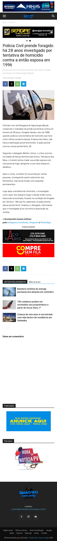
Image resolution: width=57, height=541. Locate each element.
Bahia (12, 533)
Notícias (12, 22)
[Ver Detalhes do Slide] (28, 32)
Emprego (28, 533)
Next (51, 32)
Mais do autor (35, 282)
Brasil (36, 533)
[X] (11, 84)
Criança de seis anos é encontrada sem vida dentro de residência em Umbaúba (34, 317)
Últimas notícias (21, 530)
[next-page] (8, 327)
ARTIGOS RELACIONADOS (15, 282)
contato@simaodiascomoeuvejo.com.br (28, 509)
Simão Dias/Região (37, 530)
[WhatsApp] (17, 84)
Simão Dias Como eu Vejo (39, 538)
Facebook (23, 222)
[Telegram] (23, 84)
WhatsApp (45, 222)
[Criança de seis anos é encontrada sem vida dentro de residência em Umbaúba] (9, 317)
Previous (5, 32)
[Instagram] (28, 516)
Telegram (33, 222)
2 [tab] (30, 40)
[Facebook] (5, 84)
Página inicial (8, 530)
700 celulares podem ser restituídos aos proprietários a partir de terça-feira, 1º (32, 304)
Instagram (12, 222)
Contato (44, 533)
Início (5, 22)
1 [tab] (27, 40)
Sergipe (49, 530)
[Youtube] (35, 516)
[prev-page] (4, 327)
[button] (4, 16)
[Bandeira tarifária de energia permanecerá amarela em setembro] (9, 292)
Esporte (19, 533)
